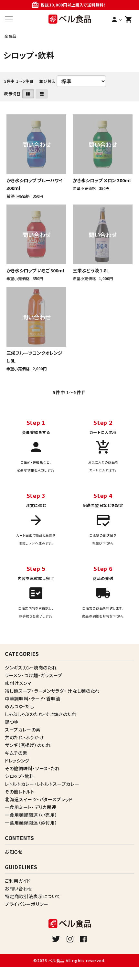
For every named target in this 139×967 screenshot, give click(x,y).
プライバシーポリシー (26, 904)
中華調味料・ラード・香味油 (32, 698)
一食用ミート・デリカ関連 (30, 807)
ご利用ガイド (18, 881)
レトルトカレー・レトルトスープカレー (42, 784)
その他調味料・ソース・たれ (32, 768)
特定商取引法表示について (32, 896)
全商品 (10, 36)
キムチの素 (16, 753)
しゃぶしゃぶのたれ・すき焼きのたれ (41, 714)
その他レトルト (20, 791)
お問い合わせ (18, 888)
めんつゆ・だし (19, 706)
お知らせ (14, 851)
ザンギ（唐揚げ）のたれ (28, 745)
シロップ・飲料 (19, 776)
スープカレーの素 (23, 729)
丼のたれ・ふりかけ (24, 737)
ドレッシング (17, 760)
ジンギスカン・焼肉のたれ (31, 667)
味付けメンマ (18, 683)
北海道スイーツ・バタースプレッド (39, 799)
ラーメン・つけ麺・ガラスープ (33, 675)
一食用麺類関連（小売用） (31, 815)
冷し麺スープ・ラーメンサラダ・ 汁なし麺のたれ (52, 691)
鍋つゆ (11, 722)
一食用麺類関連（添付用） (31, 822)
